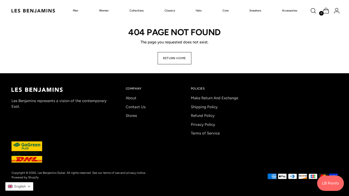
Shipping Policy (204, 107)
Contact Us (136, 107)
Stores (131, 115)
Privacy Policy (203, 124)
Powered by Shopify (25, 177)
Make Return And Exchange (214, 98)
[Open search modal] (313, 11)
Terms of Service (205, 133)
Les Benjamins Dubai (51, 173)
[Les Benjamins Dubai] (33, 11)
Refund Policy (203, 115)
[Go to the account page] (335, 11)
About (131, 98)
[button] (19, 186)
